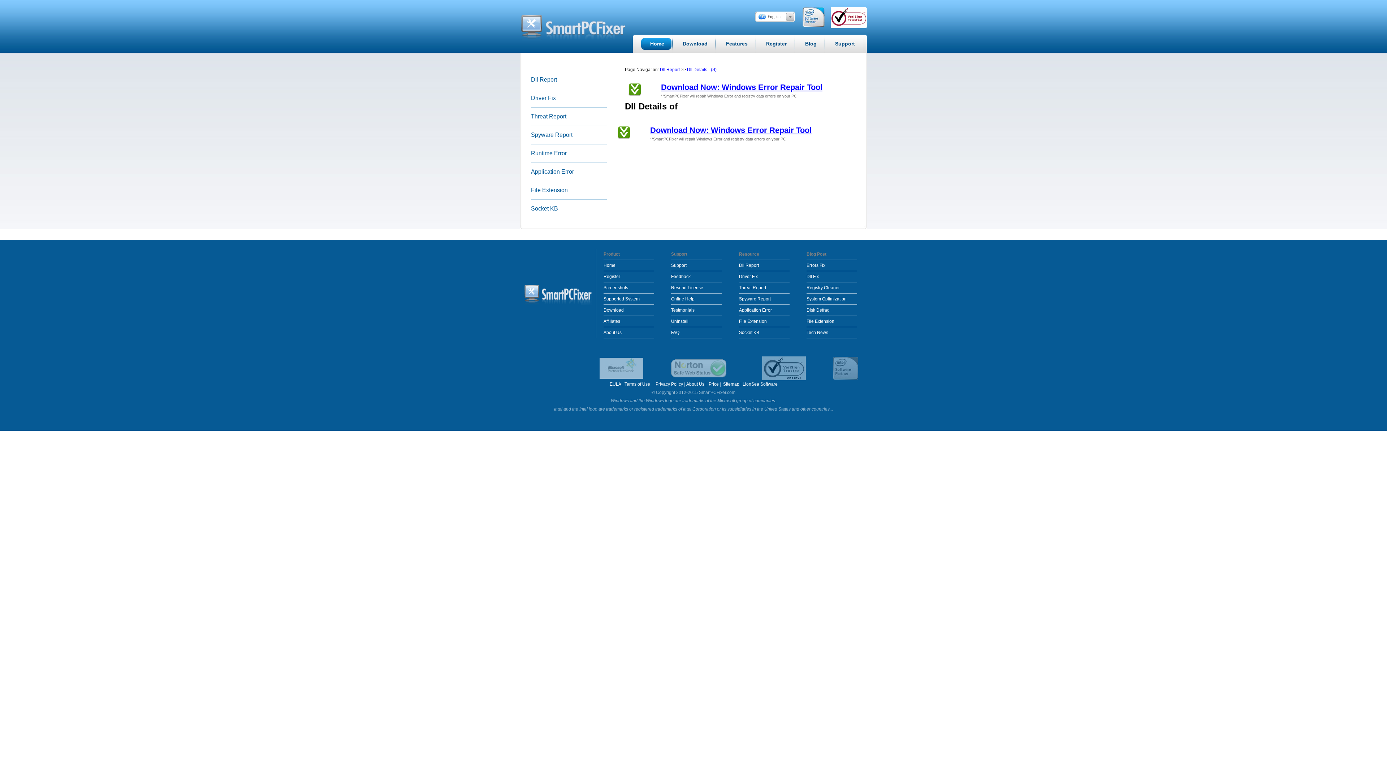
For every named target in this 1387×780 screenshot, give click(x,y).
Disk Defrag (818, 310)
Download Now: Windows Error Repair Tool (741, 87)
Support (679, 265)
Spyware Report (551, 135)
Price (714, 384)
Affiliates (612, 321)
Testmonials (683, 310)
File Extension (549, 190)
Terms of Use (638, 384)
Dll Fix (813, 276)
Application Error (552, 172)
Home (609, 265)
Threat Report (548, 116)
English (774, 16)
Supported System (622, 299)
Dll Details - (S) (702, 69)
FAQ (675, 332)
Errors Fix (816, 265)
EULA (615, 384)
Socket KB (544, 208)
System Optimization (827, 299)
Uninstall (679, 321)
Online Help (683, 299)
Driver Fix (543, 98)
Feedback (681, 276)
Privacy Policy (669, 384)
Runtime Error (549, 153)
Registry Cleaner (823, 287)
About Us (613, 332)
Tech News (817, 332)
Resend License (687, 287)
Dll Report (544, 80)
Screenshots (616, 287)
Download (614, 310)
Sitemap (731, 384)
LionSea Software (760, 384)
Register (612, 276)
